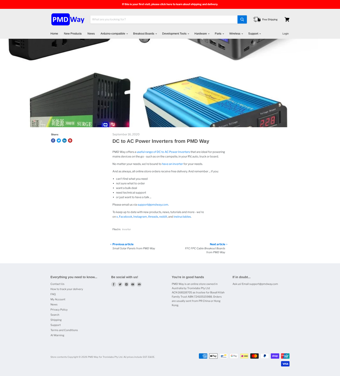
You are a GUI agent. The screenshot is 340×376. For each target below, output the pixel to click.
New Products (73, 33)
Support (253, 33)
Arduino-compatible (113, 33)
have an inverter (172, 164)
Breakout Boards (144, 33)
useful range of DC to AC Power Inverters (163, 152)
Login (285, 33)
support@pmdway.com (153, 204)
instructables (182, 216)
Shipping (56, 320)
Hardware (201, 33)
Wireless (235, 33)
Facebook (125, 216)
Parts (218, 33)
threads (153, 216)
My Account (57, 299)
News (91, 33)
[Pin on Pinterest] (70, 140)
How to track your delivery (66, 289)
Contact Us (57, 284)
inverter (126, 229)
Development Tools (174, 33)
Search (54, 314)
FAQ (53, 294)
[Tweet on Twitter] (59, 140)
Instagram (140, 216)
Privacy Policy (59, 309)
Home (54, 33)
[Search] (242, 19)
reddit (163, 216)
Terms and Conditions (64, 330)
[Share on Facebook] (53, 140)
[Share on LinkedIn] (64, 140)
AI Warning (57, 335)
